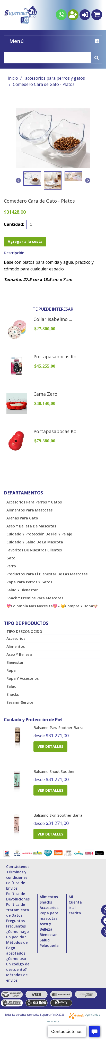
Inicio (13, 78)
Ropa (11, 670)
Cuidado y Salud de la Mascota (34, 542)
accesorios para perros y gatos (55, 78)
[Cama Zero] (17, 403)
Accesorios (15, 638)
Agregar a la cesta (25, 241)
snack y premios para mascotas (34, 597)
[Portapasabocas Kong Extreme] (17, 366)
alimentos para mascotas (29, 510)
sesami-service (19, 702)
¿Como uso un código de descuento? (17, 964)
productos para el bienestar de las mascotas (46, 574)
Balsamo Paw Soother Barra (58, 727)
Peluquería (49, 945)
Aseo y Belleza (19, 654)
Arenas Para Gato (22, 518)
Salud (11, 686)
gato (10, 558)
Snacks (12, 694)
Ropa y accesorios (22, 678)
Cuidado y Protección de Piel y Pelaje (39, 534)
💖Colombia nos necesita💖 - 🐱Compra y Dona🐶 (52, 605)
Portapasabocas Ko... (56, 356)
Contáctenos (17, 866)
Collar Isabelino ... (52, 319)
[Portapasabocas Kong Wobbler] (17, 441)
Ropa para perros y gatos (29, 582)
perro (11, 566)
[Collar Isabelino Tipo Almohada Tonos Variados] (17, 329)
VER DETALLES (50, 746)
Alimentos (15, 646)
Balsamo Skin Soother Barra (57, 815)
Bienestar (15, 662)
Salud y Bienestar (22, 589)
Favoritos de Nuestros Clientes (34, 550)
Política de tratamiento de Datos (17, 910)
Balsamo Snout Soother (54, 771)
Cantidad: (14, 224)
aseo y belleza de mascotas (31, 526)
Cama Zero (45, 394)
